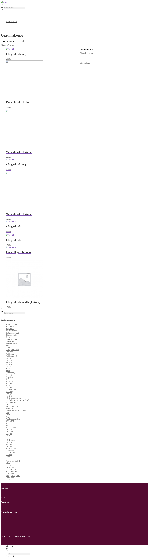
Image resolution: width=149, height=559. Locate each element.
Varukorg (10, 556)
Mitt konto (9, 546)
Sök (7, 548)
